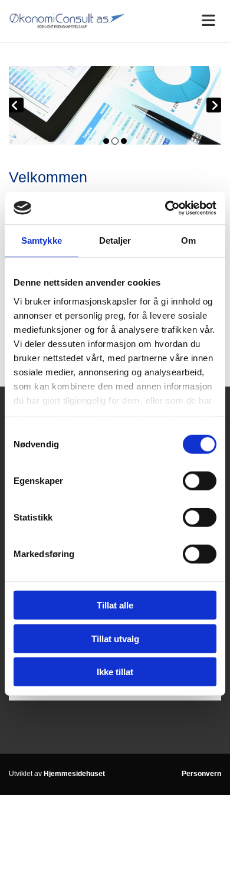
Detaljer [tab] (115, 240)
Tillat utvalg (115, 638)
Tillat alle (115, 605)
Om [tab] (188, 240)
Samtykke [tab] (41, 240)
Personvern (201, 774)
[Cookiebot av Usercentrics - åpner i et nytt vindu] (165, 207)
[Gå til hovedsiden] (67, 21)
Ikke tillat (115, 672)
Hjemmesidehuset (74, 774)
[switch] (199, 481)
